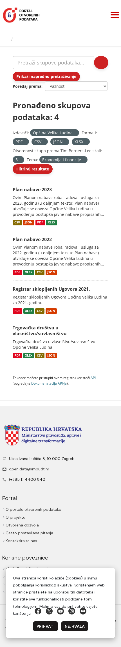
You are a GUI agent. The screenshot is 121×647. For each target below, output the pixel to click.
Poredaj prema (27, 86)
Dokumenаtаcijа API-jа (49, 383)
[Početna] (6, 39)
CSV (17, 223)
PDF (40, 223)
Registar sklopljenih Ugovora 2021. (51, 289)
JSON (29, 223)
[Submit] (100, 62)
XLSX (51, 223)
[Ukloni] (75, 133)
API (93, 377)
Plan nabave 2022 (32, 239)
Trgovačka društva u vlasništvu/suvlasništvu (40, 331)
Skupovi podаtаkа (39, 39)
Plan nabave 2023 (32, 189)
